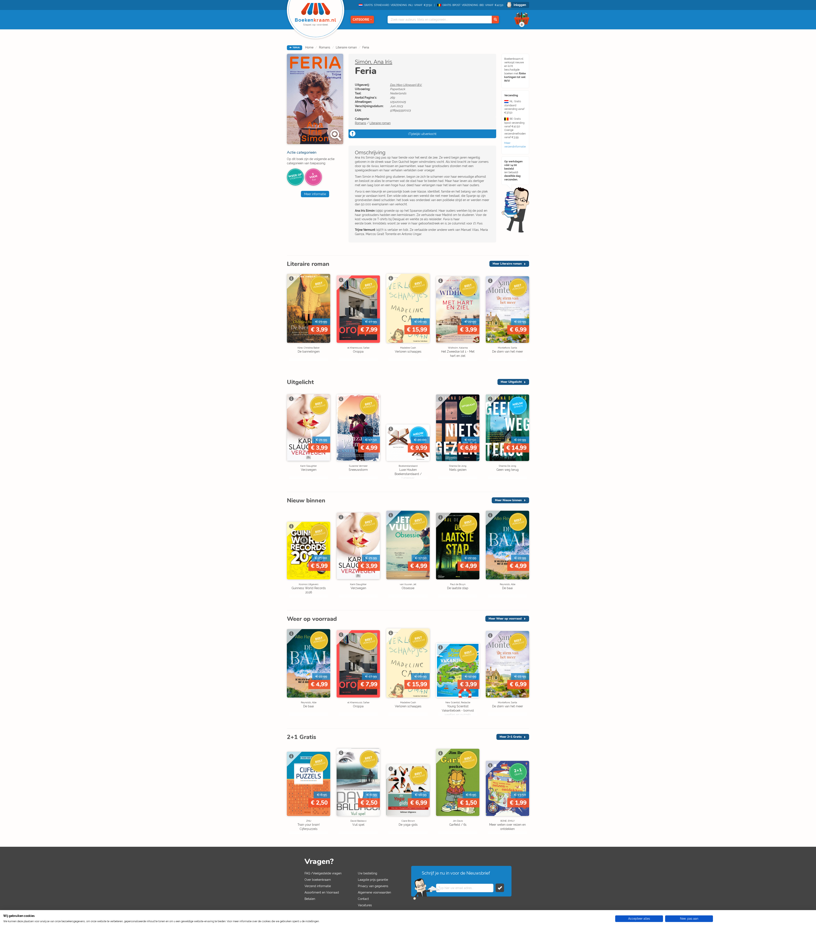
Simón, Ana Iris (373, 62)
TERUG (296, 47)
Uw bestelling (367, 873)
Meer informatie (315, 194)
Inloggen (520, 5)
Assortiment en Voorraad (322, 892)
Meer (507, 264)
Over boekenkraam (318, 879)
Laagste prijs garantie (373, 879)
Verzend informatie (318, 886)
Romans (324, 47)
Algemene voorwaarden (374, 892)
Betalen (310, 899)
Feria (365, 47)
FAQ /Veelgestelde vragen (323, 873)
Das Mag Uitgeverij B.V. (406, 85)
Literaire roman (346, 47)
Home (309, 47)
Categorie (361, 19)
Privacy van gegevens (373, 886)
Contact (363, 899)
